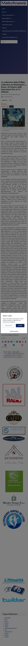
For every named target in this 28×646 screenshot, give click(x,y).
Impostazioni (8, 325)
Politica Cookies (14, 331)
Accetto (20, 325)
